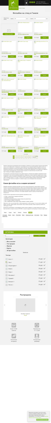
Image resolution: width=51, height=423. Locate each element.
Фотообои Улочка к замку (7, 72)
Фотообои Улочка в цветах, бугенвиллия (23, 148)
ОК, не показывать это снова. (42, 419)
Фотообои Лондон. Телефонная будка (24, 72)
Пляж (41, 215)
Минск (5, 212)
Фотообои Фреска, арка (6, 53)
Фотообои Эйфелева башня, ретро (8, 147)
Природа (45, 215)
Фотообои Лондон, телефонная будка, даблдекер (40, 129)
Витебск (19, 212)
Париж (23, 215)
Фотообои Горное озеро (22, 53)
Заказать (28, 37)
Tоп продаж (5, 215)
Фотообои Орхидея (38, 72)
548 (33, 157)
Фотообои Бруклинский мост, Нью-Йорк (41, 54)
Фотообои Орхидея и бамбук (7, 109)
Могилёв (25, 212)
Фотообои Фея (21, 128)
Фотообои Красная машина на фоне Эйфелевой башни (9, 91)
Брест (15, 212)
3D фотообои (18, 215)
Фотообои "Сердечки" (25, 313)
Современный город (29, 215)
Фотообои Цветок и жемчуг (39, 109)
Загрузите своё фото (9, 34)
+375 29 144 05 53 (40, 2)
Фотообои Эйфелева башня (23, 34)
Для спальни (36, 215)
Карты (13, 215)
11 (31, 157)
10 (29, 157)
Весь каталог (11, 241)
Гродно (10, 212)
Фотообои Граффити (38, 34)
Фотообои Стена (5, 128)
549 (35, 157)
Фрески (9, 215)
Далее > (37, 157)
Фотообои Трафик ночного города (41, 90)
